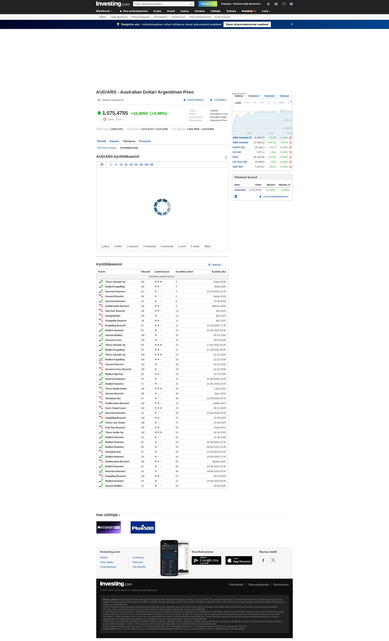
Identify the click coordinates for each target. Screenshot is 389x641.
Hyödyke (269, 96)
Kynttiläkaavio (102, 164)
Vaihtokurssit (178, 17)
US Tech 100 (240, 162)
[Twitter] (273, 560)
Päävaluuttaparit (140, 17)
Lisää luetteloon (195, 100)
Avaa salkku (106, 562)
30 (126, 164)
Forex (102, 17)
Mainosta (138, 562)
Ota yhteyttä (139, 566)
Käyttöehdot (236, 584)
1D (141, 164)
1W (146, 164)
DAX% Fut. (239, 147)
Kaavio (114, 141)
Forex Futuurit (222, 17)
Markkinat (103, 11)
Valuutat (284, 96)
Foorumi (145, 141)
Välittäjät (216, 11)
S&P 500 (238, 166)
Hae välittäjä (107, 515)
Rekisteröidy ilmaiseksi (247, 3)
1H (131, 164)
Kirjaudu (226, 3)
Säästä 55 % (208, 3)
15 (121, 164)
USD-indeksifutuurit (200, 17)
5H (136, 164)
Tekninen (199, 11)
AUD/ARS (240, 190)
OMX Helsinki (240, 142)
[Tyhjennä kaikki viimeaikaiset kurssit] (235, 195)
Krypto (157, 11)
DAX (235, 157)
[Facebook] (263, 560)
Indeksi (239, 96)
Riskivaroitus (281, 584)
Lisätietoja (138, 557)
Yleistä (101, 141)
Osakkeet (253, 96)
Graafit (171, 11)
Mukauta (217, 265)
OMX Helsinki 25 (242, 137)
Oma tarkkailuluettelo (135, 11)
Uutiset (185, 11)
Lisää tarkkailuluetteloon (275, 196)
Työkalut (231, 11)
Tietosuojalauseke (258, 584)
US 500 (237, 152)
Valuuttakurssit (119, 17)
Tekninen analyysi (107, 147)
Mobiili (103, 557)
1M (151, 164)
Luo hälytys (220, 100)
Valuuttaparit (160, 17)
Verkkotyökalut (108, 566)
